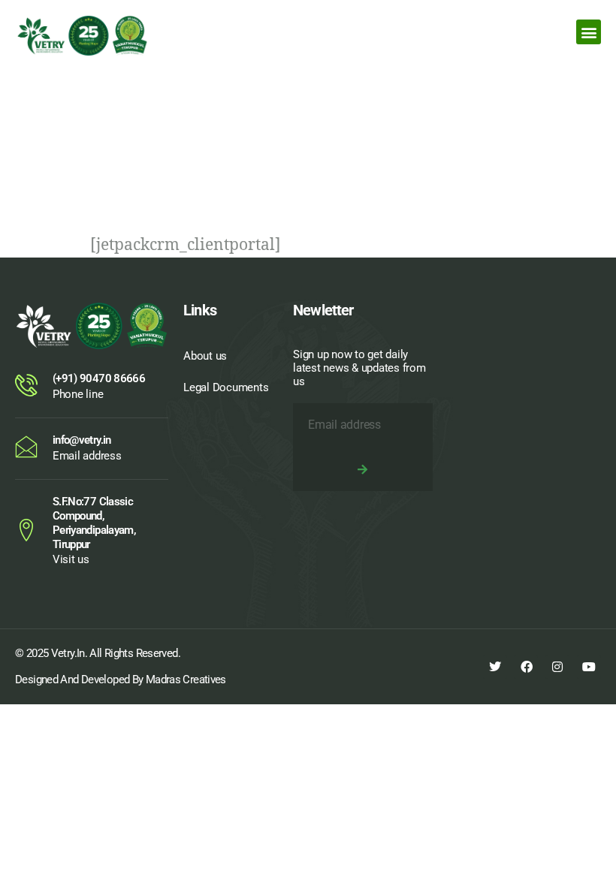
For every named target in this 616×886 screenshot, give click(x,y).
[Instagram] (557, 667)
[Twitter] (495, 667)
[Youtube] (589, 667)
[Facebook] (526, 667)
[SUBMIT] (363, 469)
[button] (588, 32)
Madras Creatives (186, 679)
